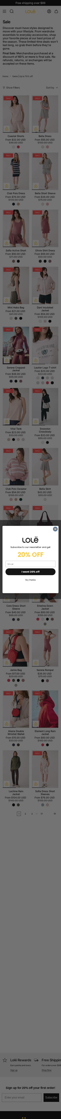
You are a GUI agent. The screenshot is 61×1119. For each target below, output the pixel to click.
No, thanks (30, 580)
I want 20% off (30, 572)
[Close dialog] (55, 529)
